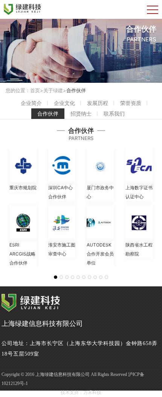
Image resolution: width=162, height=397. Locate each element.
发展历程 (97, 103)
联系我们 (114, 113)
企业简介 (31, 103)
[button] (55, 277)
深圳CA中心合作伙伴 (60, 192)
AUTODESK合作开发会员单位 (100, 254)
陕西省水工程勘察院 (139, 249)
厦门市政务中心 (100, 192)
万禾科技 (92, 392)
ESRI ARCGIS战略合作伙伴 (22, 254)
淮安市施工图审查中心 (61, 249)
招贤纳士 (81, 113)
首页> (36, 90)
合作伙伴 (76, 90)
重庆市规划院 (23, 187)
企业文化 (64, 103)
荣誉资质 (130, 103)
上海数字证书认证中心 (139, 192)
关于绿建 (53, 90)
